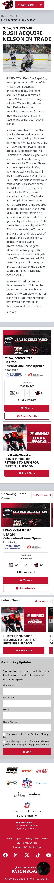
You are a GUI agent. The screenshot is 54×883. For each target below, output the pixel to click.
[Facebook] (5, 855)
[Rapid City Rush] (7, 4)
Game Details (29, 416)
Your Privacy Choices (27, 842)
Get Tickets (27, 5)
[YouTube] (48, 855)
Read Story (28, 473)
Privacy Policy (31, 838)
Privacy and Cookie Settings (27, 847)
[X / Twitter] (27, 855)
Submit (27, 751)
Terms (45, 838)
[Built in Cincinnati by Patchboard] (27, 869)
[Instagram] (16, 855)
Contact (10, 838)
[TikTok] (38, 855)
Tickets (29, 408)
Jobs (19, 838)
